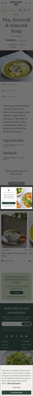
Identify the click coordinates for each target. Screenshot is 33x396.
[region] (16, 380)
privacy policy (6, 206)
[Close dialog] (31, 188)
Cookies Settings (16, 387)
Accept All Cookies (16, 392)
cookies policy (11, 206)
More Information (14, 383)
